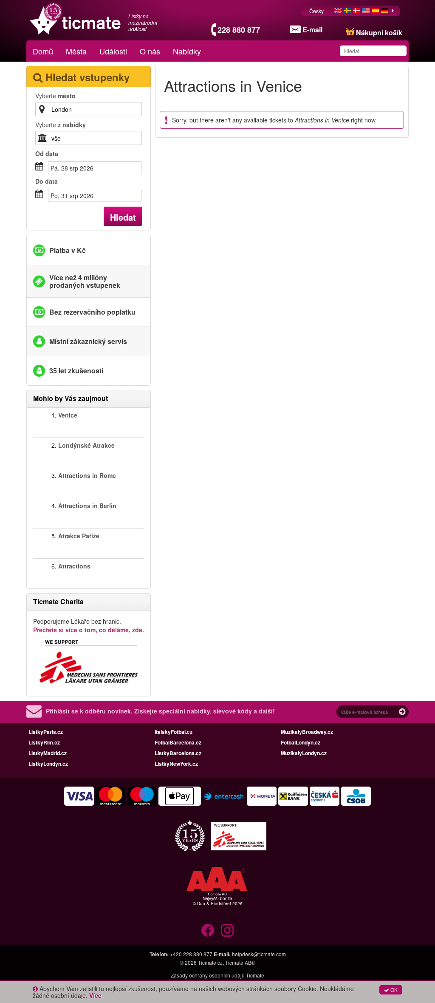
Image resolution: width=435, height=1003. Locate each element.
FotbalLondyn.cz (300, 742)
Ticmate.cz (210, 962)
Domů (43, 51)
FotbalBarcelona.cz (178, 742)
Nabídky (187, 51)
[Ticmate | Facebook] (207, 930)
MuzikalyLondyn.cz (304, 753)
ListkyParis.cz (45, 732)
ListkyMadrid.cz (47, 753)
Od (46, 153)
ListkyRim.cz (44, 742)
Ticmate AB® (240, 962)
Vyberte (55, 95)
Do (46, 181)
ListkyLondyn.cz (48, 763)
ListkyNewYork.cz (176, 763)
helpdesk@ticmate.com (259, 954)
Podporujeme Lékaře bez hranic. (88, 625)
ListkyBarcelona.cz (178, 753)
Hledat (123, 217)
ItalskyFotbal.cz (173, 732)
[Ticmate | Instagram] (227, 930)
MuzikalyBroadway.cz (307, 732)
